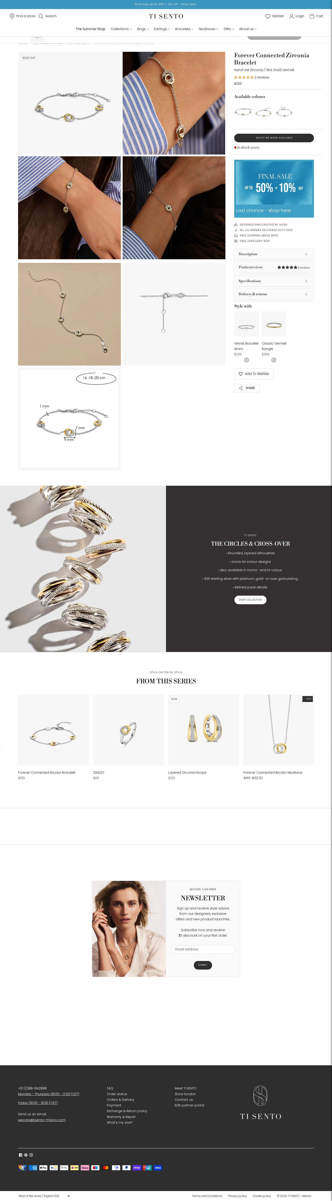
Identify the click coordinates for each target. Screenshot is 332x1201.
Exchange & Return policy (127, 1111)
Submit (203, 965)
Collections (120, 29)
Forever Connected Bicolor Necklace (272, 772)
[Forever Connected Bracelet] (284, 111)
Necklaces (207, 29)
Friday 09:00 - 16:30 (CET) (38, 1103)
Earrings (160, 29)
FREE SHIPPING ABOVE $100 (259, 235)
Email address (184, 942)
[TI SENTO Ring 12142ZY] (128, 730)
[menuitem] (208, 1196)
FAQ (110, 1088)
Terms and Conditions (207, 1196)
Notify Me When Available (274, 138)
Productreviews (274, 267)
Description (248, 254)
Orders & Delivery (120, 1099)
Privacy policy (237, 1196)
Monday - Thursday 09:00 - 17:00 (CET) (48, 1094)
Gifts (227, 29)
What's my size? (120, 1122)
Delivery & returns (253, 294)
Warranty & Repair (121, 1117)
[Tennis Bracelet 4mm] (246, 324)
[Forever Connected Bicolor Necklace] (278, 730)
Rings (141, 29)
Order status (117, 1094)
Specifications (250, 281)
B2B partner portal (189, 1105)
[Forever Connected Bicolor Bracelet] (264, 111)
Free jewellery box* (255, 241)
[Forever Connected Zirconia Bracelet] (243, 111)
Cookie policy (262, 1196)
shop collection (250, 600)
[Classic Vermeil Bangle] (274, 324)
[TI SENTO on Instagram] (31, 1155)
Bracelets (182, 29)
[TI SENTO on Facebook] (20, 1155)
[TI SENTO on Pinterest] (26, 1155)
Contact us (184, 1099)
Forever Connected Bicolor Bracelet (46, 772)
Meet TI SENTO (185, 1088)
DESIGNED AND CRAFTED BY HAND (264, 224)
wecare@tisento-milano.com (41, 1120)
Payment (114, 1105)
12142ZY (98, 772)
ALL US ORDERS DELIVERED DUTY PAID (266, 230)
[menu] (44, 1196)
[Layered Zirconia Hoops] (203, 730)
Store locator (185, 1094)
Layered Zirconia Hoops (187, 772)
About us (246, 29)
